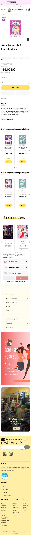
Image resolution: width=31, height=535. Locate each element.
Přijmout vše (22, 278)
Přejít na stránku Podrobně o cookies (15, 281)
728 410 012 (5, 492)
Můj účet (21, 6)
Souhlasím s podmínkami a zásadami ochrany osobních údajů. (14, 449)
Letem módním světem (22, 241)
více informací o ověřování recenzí (7, 434)
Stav (2, 124)
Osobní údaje (25, 505)
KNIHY (14, 505)
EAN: (2, 54)
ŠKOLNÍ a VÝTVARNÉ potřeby (11, 319)
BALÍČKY (8, 306)
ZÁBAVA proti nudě (10, 294)
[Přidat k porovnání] (23, 93)
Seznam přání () (6, 6)
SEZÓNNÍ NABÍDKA (10, 290)
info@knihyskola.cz (7, 495)
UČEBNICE (8, 286)
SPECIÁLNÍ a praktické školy (11, 298)
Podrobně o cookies (4, 514)
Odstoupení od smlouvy (5, 518)
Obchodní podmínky (4, 508)
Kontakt (16, 6)
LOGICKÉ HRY (9, 323)
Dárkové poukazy (9, 327)
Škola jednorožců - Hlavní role (22, 148)
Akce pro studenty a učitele (4, 525)
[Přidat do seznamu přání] (8, 93)
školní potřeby (14, 1)
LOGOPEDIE (8, 315)
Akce (2, 98)
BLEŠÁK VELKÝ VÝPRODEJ (11, 302)
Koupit (17, 88)
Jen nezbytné (8, 278)
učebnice (9, 1)
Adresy (24, 510)
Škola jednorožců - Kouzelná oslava (8, 148)
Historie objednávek (25, 508)
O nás (12, 6)
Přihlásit (27, 447)
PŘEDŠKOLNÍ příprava (10, 311)
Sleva (5, 98)
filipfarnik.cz (15, 533)
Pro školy (4, 522)
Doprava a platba (5, 520)
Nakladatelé (15, 516)
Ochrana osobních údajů (5, 511)
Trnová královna (8, 240)
